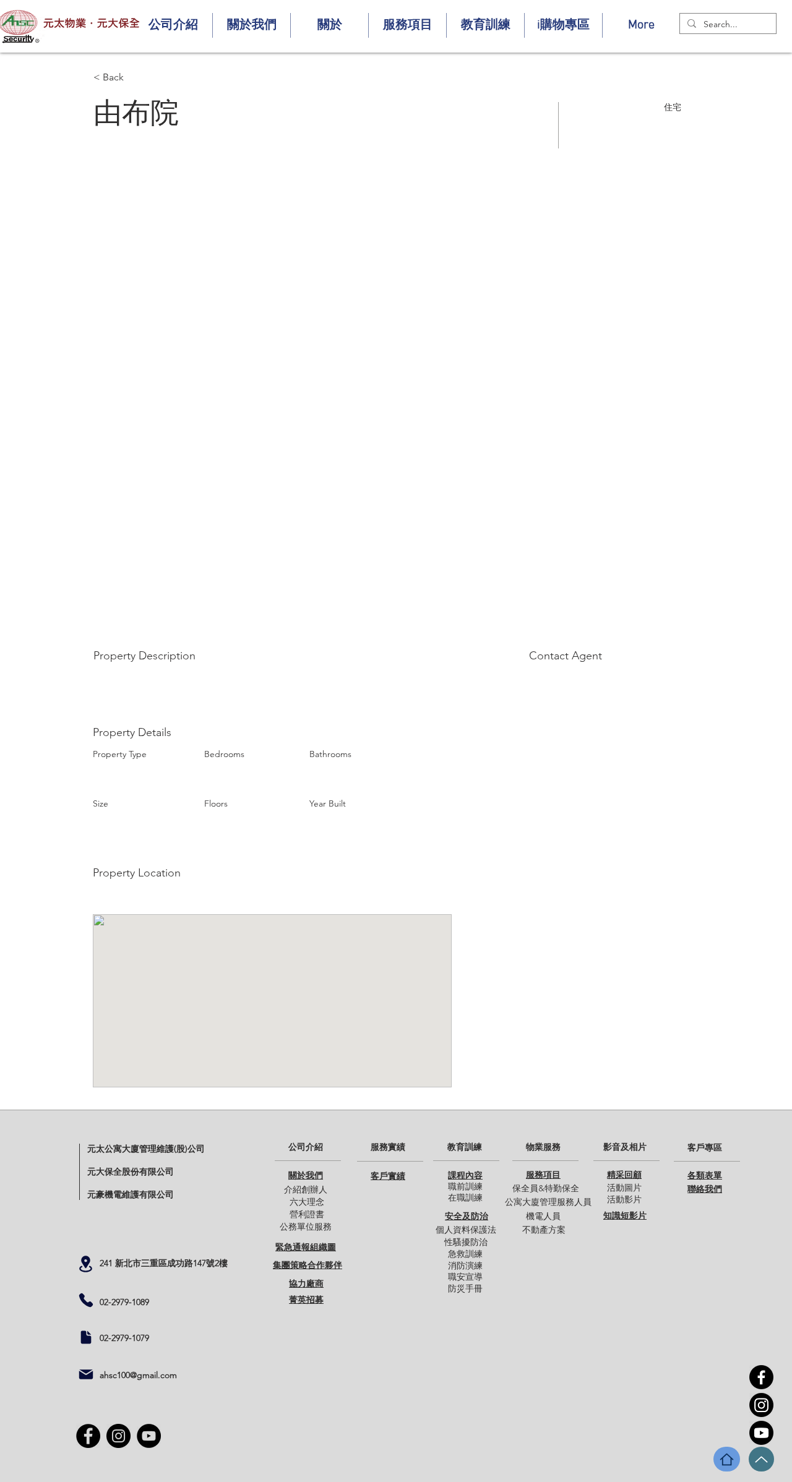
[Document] (86, 1337)
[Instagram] (761, 1405)
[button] (173, 25)
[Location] (85, 1264)
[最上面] (761, 1459)
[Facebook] (761, 1377)
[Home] (726, 1459)
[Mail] (86, 1374)
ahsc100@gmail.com (138, 1375)
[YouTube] (761, 1433)
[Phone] (86, 1300)
